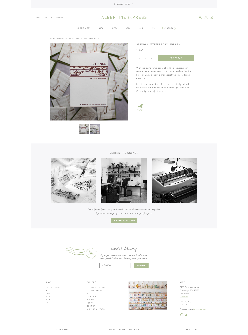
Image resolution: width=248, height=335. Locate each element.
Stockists (91, 297)
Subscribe (141, 265)
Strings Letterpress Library (87, 39)
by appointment (199, 309)
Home (52, 39)
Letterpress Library (65, 39)
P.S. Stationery (53, 287)
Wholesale (92, 300)
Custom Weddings (96, 287)
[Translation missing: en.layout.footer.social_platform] (181, 315)
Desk (48, 297)
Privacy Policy (115, 330)
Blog (52, 17)
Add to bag (176, 58)
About (38, 17)
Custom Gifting (94, 291)
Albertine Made (140, 109)
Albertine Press (62, 330)
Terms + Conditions (130, 330)
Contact (45, 17)
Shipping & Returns (96, 309)
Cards (49, 294)
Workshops (60, 17)
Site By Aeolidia (191, 330)
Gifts (48, 291)
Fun (47, 303)
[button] (200, 17)
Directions (184, 296)
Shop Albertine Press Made (124, 220)
